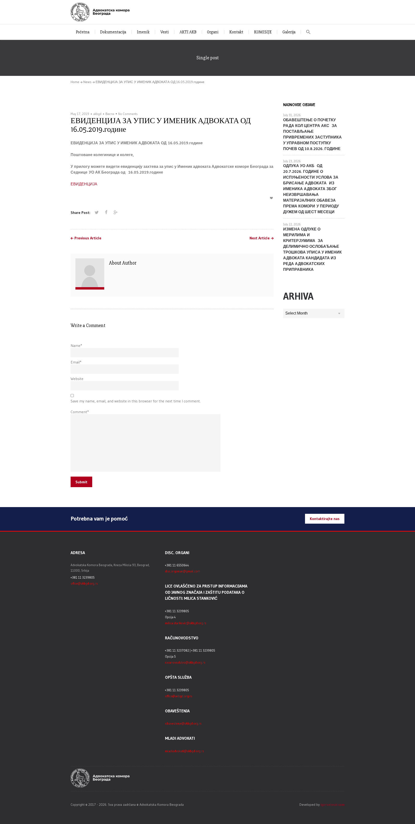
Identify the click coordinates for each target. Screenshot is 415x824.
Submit (81, 481)
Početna (82, 32)
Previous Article (87, 238)
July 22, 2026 (292, 224)
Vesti (164, 32)
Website (77, 378)
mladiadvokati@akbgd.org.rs (184, 751)
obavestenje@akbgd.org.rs (183, 723)
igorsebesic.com (332, 804)
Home (75, 82)
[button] (308, 32)
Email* (76, 362)
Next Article (260, 238)
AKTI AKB (188, 32)
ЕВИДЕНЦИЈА (84, 184)
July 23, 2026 (292, 161)
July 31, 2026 (292, 115)
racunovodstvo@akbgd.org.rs (185, 662)
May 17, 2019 (80, 114)
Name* (76, 345)
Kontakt (236, 32)
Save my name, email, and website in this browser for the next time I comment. (136, 401)
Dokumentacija (113, 32)
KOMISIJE (263, 32)
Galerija (288, 32)
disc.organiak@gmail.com (182, 571)
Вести (109, 114)
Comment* (80, 411)
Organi (213, 32)
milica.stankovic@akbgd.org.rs (185, 623)
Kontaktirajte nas (325, 518)
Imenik (143, 32)
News (87, 82)
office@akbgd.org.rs (84, 583)
